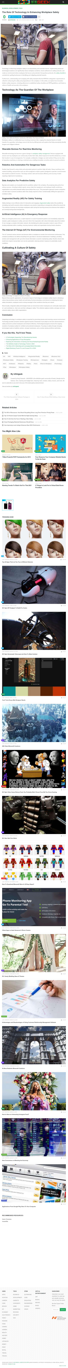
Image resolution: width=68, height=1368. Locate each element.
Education (27, 1300)
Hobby (4, 1338)
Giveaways (16, 1303)
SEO (14, 1318)
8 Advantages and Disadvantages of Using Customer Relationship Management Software (29, 1022)
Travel (4, 1353)
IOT (5, 363)
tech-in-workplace (46, 363)
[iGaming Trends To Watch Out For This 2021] (17, 472)
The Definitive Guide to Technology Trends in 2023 (20, 344)
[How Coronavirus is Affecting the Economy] (34, 1137)
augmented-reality (34, 356)
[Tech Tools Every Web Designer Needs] (34, 677)
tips (5, 367)
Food (3, 1323)
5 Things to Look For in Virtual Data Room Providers (49, 486)
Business (5, 8)
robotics (21, 363)
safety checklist (60, 73)
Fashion (4, 1321)
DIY (3, 1309)
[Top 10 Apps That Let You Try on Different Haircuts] (34, 539)
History (4, 1335)
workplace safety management (41, 153)
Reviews (16, 1312)
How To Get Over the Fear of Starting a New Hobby (18, 419)
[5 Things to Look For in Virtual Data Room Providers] (50, 472)
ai (4, 356)
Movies (37, 1302)
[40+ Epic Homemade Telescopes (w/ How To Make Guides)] (34, 631)
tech (36, 363)
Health (4, 1332)
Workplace (13, 367)
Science (26, 1306)
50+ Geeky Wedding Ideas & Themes (13, 976)
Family (4, 1318)
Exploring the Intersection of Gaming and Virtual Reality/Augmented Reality (27, 341)
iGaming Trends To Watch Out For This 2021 (17, 485)
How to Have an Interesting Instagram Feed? (15, 1114)
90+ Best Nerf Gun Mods (9, 838)
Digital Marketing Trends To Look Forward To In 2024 (21, 348)
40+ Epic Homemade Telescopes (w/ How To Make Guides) (19, 654)
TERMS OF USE (11, 1364)
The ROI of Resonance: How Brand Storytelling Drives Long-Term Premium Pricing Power (29, 412)
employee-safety (8, 360)
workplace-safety (24, 367)
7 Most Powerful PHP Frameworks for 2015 (16, 457)
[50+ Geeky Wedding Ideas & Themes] (34, 953)
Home (15, 1306)
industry (60, 360)
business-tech (56, 356)
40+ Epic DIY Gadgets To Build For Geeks (14, 608)
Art (36, 1296)
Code (26, 1297)
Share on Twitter (16, 16)
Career (4, 1300)
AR (9, 356)
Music (37, 1305)
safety (29, 363)
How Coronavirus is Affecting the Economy (15, 1160)
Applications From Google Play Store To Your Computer (19, 1206)
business (45, 356)
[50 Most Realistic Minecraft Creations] (34, 1045)
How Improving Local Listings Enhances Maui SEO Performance (22, 425)
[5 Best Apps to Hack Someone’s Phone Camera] (34, 907)
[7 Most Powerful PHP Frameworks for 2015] (17, 444)
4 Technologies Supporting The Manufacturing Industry (21, 337)
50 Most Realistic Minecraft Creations (13, 1068)
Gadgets (16, 1300)
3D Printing (28, 1294)
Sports (37, 1308)
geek (52, 360)
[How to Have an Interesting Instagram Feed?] (34, 1091)
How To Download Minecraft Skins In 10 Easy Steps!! (18, 884)
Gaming (4, 1326)
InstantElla (5, 1221)
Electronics (6, 1315)
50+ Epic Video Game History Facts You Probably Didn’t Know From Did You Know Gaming (29, 792)
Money (4, 1344)
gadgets (45, 360)
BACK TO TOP (62, 1365)
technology (58, 363)
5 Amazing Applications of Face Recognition (18, 339)
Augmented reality (45, 203)
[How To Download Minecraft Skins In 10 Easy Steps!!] (34, 861)
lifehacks (12, 363)
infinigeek (12, 19)
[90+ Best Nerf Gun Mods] (34, 815)
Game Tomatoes (6, 1219)
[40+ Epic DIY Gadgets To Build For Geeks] (34, 585)
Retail (4, 1350)
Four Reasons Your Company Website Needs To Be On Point (50, 458)
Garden (4, 1329)
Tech (20, 8)
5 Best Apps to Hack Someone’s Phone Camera (16, 930)
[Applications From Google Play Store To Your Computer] (34, 1183)
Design (4, 1306)
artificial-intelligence (19, 356)
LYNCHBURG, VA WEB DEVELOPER (21, 1362)
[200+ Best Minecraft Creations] (34, 723)
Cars (3, 1303)
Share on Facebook (30, 16)
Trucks (4, 1356)
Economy (5, 1312)
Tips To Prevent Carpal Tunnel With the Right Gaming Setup (21, 415)
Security (16, 1315)
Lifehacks (5, 1341)
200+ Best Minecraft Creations (11, 746)
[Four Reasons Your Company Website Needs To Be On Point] (50, 444)
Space (26, 1309)
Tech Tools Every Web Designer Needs (13, 700)
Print (4, 1347)
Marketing (16, 1309)
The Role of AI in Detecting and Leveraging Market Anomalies (23, 346)
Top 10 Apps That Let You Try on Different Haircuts (17, 562)
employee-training (22, 360)
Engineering (28, 1303)
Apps (3, 1294)
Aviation (4, 1297)
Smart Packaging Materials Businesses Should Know (19, 422)
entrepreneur (35, 360)
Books (37, 1299)
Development (13, 8)
